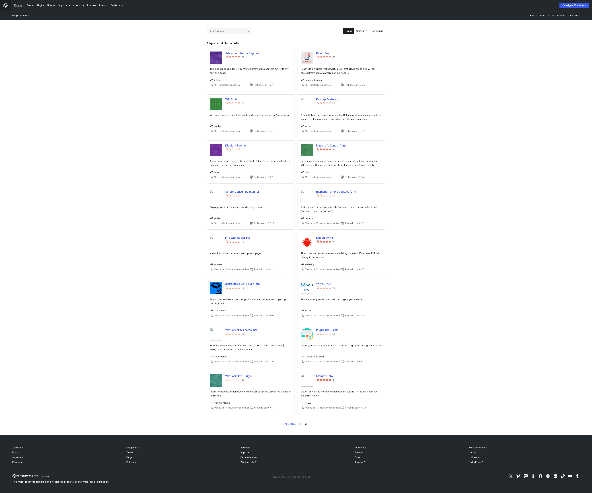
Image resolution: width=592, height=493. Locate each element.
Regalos (360, 462)
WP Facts (231, 99)
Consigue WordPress (574, 5)
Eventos (359, 452)
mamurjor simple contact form (336, 191)
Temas (129, 452)
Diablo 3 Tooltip (235, 145)
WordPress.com (478, 447)
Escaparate (132, 447)
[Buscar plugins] (248, 31)
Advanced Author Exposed (242, 53)
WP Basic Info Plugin (238, 376)
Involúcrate (360, 447)
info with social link (237, 237)
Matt (472, 452)
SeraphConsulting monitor (242, 191)
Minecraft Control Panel (331, 145)
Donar (359, 457)
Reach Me (322, 53)
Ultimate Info (324, 376)
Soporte (244, 452)
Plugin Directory (20, 15)
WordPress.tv (248, 462)
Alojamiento (18, 457)
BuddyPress (476, 462)
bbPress (474, 457)
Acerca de (17, 447)
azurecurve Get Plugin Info (242, 283)
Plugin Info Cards (327, 330)
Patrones (131, 462)
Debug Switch (325, 237)
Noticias (16, 452)
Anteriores (290, 424)
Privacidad (17, 462)
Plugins (130, 457)
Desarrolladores (248, 457)
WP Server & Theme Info (241, 330)
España (45, 476)
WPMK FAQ (323, 283)
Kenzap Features (327, 99)
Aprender (245, 447)
